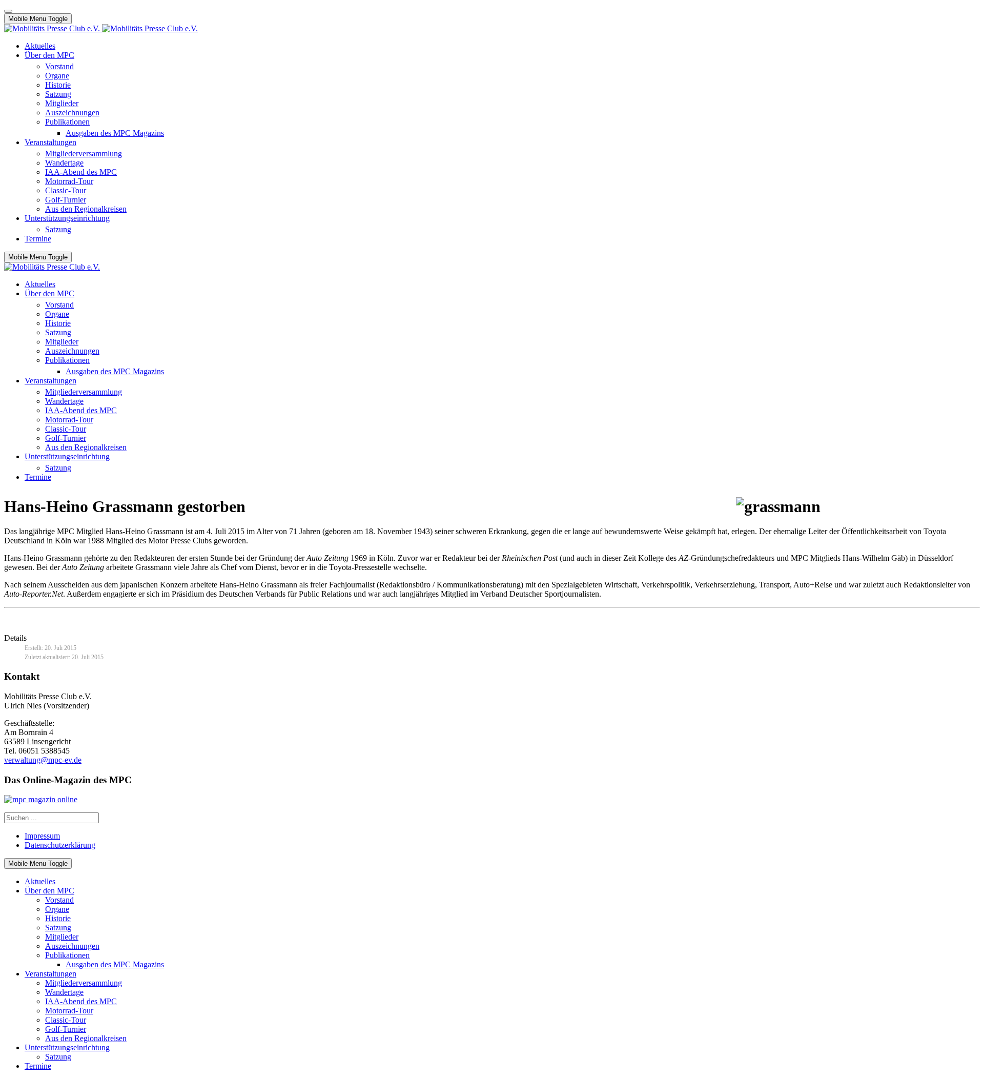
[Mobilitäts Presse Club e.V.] (101, 28)
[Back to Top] (8, 11)
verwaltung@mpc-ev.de (42, 760)
